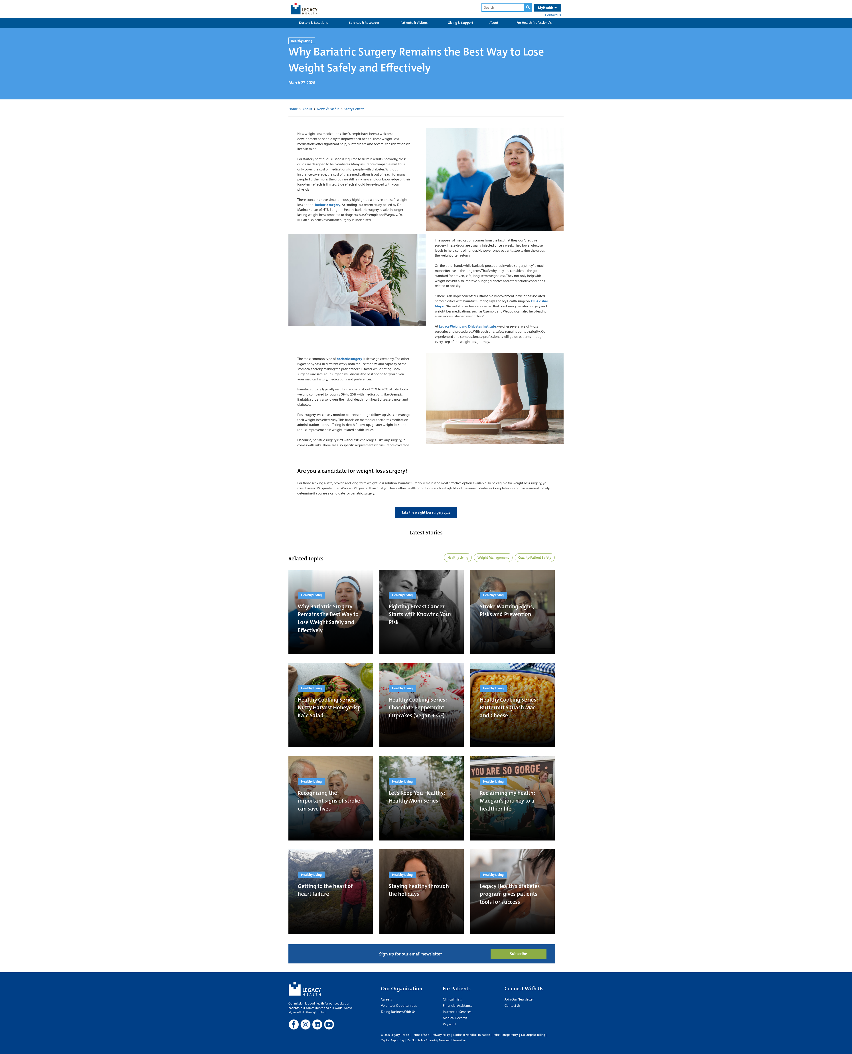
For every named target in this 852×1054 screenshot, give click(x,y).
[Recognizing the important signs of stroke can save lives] (330, 798)
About (493, 22)
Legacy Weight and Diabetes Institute (467, 326)
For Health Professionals (534, 22)
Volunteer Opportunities (399, 1005)
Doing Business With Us (398, 1011)
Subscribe (518, 953)
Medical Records (455, 1018)
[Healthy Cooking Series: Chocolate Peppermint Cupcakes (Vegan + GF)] (421, 705)
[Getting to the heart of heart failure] (330, 891)
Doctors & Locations (313, 22)
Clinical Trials (452, 999)
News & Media (328, 109)
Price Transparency (505, 1035)
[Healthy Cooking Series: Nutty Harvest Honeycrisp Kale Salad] (330, 705)
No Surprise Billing (533, 1035)
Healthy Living (458, 557)
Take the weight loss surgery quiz (426, 512)
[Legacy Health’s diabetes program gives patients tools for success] (512, 891)
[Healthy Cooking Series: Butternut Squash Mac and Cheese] (512, 705)
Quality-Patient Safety (534, 557)
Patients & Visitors (414, 22)
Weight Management (493, 557)
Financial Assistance (457, 1005)
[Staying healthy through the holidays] (421, 891)
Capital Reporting (392, 1040)
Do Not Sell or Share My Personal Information (437, 1040)
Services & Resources (364, 22)
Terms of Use (421, 1035)
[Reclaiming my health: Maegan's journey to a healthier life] (512, 798)
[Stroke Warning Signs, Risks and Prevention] (512, 612)
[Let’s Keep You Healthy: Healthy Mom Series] (421, 798)
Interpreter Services (457, 1011)
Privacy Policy (441, 1035)
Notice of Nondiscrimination (471, 1035)
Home (293, 109)
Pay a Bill (449, 1024)
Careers (386, 999)
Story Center (354, 109)
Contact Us (553, 15)
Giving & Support (460, 22)
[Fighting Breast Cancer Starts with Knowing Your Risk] (421, 612)
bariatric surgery (327, 204)
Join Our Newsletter (519, 999)
